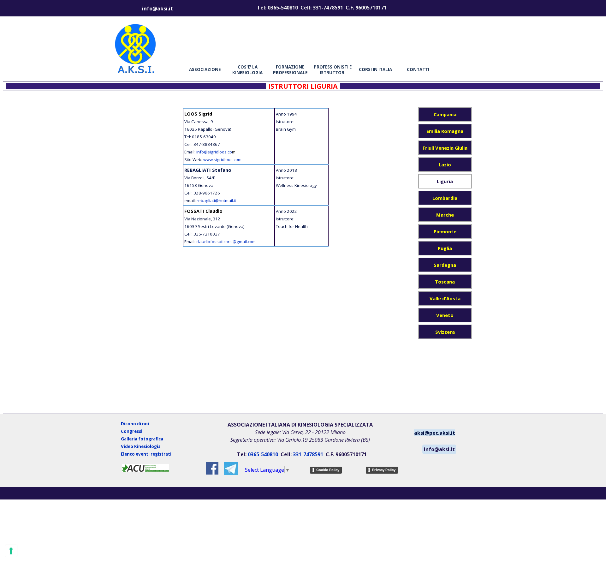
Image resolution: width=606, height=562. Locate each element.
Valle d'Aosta (445, 298)
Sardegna (445, 265)
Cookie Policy (327, 470)
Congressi (131, 431)
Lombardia (444, 198)
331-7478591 (308, 454)
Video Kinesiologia (141, 446)
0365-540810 (263, 454)
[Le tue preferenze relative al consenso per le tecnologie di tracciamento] (11, 551)
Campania (445, 114)
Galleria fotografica (142, 439)
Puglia (445, 248)
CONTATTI (418, 69)
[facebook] (212, 468)
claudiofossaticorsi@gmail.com (226, 241)
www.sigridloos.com (222, 159)
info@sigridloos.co (214, 152)
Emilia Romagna (444, 131)
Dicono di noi (135, 424)
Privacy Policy (383, 470)
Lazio (445, 164)
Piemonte (445, 231)
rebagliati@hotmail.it (216, 200)
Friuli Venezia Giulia (445, 148)
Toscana (445, 281)
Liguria (445, 181)
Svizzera (445, 332)
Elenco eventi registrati (146, 454)
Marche (445, 215)
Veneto (445, 315)
